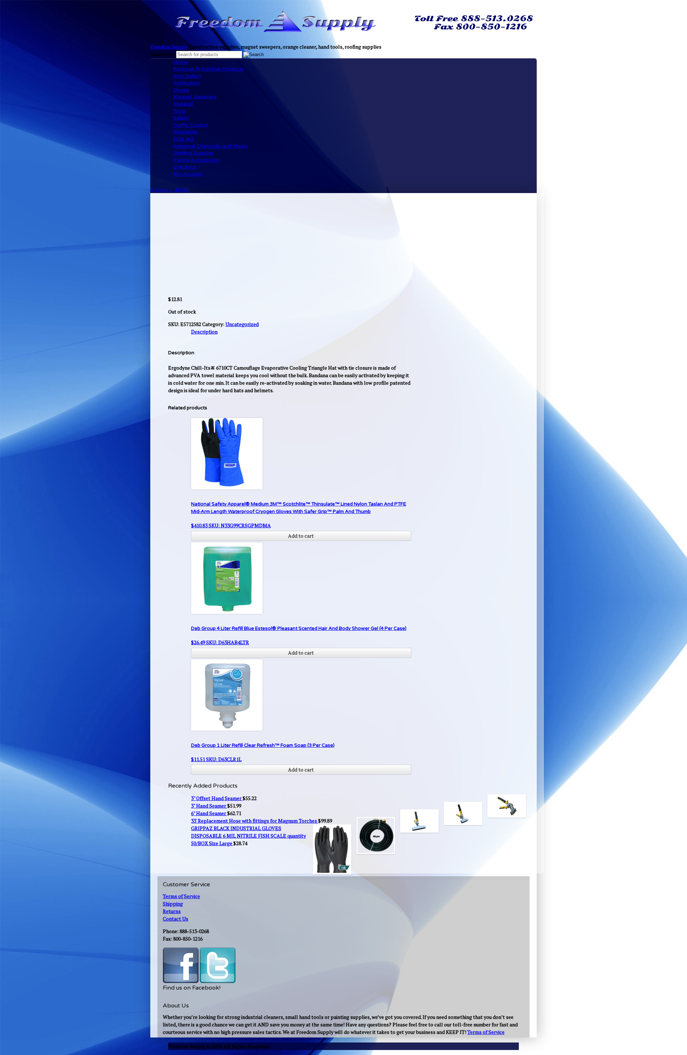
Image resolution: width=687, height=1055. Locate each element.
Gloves (181, 90)
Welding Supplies (193, 153)
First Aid (183, 139)
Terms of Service (181, 896)
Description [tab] (204, 331)
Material (183, 104)
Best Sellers (187, 76)
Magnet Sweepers (195, 97)
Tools (179, 111)
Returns (172, 911)
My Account (188, 174)
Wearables (185, 132)
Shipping (173, 903)
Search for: (162, 54)
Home (180, 62)
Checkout (184, 167)
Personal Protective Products (208, 69)
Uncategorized (242, 324)
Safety (181, 118)
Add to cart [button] (301, 535)
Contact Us (175, 918)
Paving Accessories (196, 160)
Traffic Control (190, 125)
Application (186, 83)
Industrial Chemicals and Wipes (210, 146)
